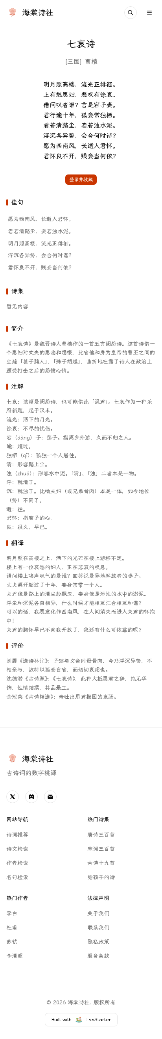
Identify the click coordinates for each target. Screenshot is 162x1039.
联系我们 (98, 927)
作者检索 (17, 863)
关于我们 (98, 913)
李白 (11, 913)
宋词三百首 (101, 849)
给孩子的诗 (101, 877)
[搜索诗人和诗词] (130, 12)
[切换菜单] (149, 12)
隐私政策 (98, 942)
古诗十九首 (101, 863)
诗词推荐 (17, 834)
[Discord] (31, 796)
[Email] (50, 796)
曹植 (91, 61)
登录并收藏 (81, 179)
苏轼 (11, 942)
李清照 (14, 956)
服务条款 (98, 956)
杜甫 (11, 927)
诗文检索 (17, 849)
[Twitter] (12, 796)
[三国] (73, 61)
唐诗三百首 (101, 834)
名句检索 (17, 877)
